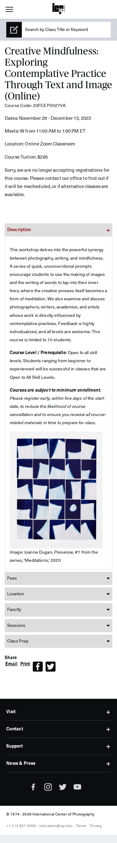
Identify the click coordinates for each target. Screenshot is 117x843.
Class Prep (17, 641)
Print (25, 664)
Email (11, 664)
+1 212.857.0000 (21, 826)
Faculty (14, 609)
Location (15, 594)
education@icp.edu (55, 826)
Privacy (96, 826)
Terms (81, 826)
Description (19, 230)
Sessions (16, 625)
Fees (12, 578)
